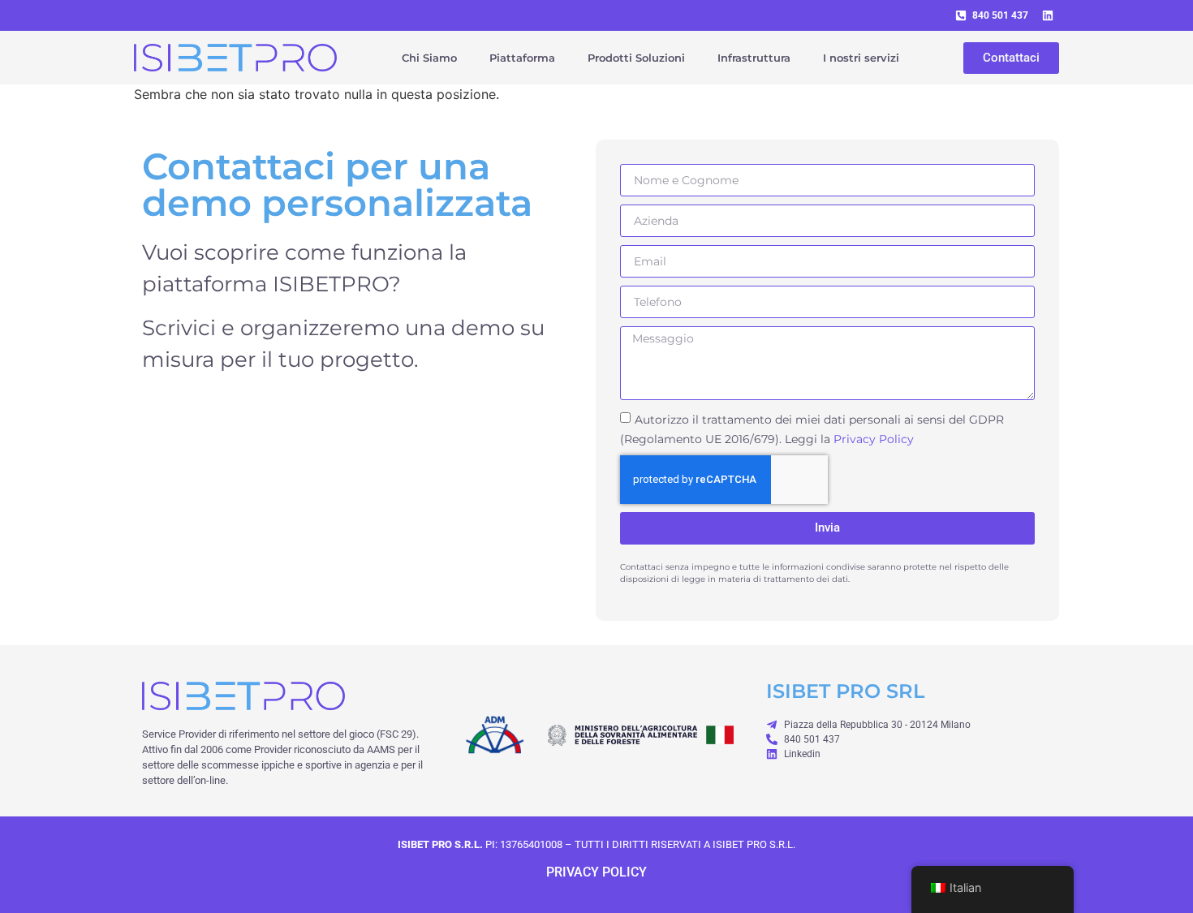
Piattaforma (522, 57)
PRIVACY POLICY (596, 872)
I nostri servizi (861, 57)
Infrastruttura (753, 57)
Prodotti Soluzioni (636, 57)
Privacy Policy (873, 438)
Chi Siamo (429, 57)
